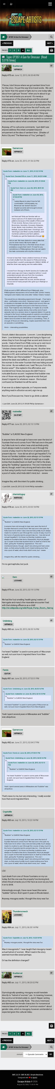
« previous (7, 43)
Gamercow (18, 148)
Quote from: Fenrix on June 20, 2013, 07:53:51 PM (21, 753)
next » (50, 43)
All (28, 50)
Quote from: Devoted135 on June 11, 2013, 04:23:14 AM (26, 176)
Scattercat (17, 66)
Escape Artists (24, 1081)
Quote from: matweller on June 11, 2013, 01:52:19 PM (23, 171)
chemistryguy (19, 494)
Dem (15, 577)
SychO (35, 1078)
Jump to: (20, 1054)
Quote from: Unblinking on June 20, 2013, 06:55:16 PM (23, 689)
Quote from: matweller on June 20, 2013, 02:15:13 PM (23, 517)
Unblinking (7, 621)
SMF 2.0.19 (16, 1075)
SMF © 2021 (25, 1075)
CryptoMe (7, 811)
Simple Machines (36, 1075)
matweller (17, 411)
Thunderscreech (20, 911)
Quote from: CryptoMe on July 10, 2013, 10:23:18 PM (22, 938)
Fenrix (5, 670)
